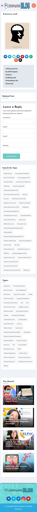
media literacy (9, 224)
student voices (9, 257)
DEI (25, 194)
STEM (6, 253)
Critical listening (18, 186)
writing (26, 270)
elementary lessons (18, 198)
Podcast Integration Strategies (13, 236)
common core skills (23, 182)
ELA (6, 198)
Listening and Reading (11, 211)
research (7, 245)
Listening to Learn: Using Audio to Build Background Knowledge (16, 422)
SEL (17, 245)
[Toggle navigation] (2, 5)
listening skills (26, 215)
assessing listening (22, 173)
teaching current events (12, 270)
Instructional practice (11, 207)
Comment (7, 117)
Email (5, 136)
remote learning (25, 240)
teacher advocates (24, 257)
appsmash (8, 173)
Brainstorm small (10, 14)
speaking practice (24, 249)
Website (6, 145)
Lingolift (25, 207)
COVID (6, 186)
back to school (9, 177)
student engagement (19, 253)
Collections (8, 182)
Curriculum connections (11, 194)
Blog (7, 391)
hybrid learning (24, 203)
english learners (10, 203)
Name (5, 127)
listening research (10, 215)
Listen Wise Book (9, 219)
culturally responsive (11, 190)
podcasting (8, 232)
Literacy (22, 219)
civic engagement (24, 177)
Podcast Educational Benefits (13, 228)
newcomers (21, 224)
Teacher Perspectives (11, 261)
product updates (10, 240)
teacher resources (10, 266)
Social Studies (9, 249)
